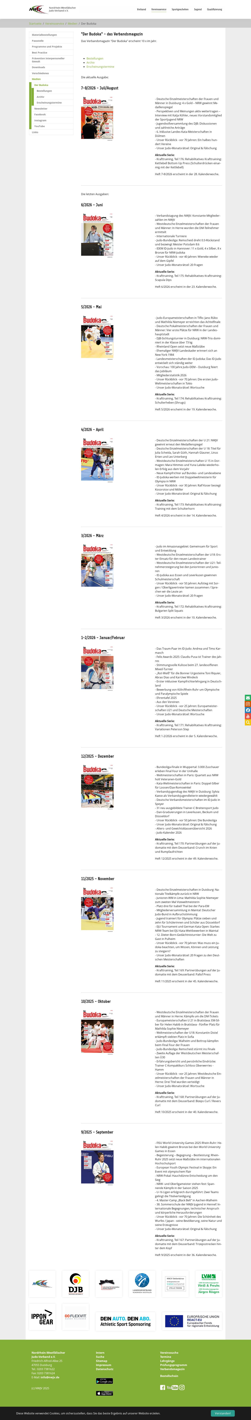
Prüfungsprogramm (173, 1365)
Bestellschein (169, 1376)
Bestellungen (95, 58)
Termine (165, 1357)
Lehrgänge (167, 1361)
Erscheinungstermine (100, 67)
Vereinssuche (169, 1353)
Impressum (103, 1365)
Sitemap (101, 1361)
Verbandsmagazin (172, 1369)
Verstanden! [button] (223, 1413)
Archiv (91, 62)
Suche (100, 1357)
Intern (100, 1353)
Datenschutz (104, 1369)
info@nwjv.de (50, 1377)
